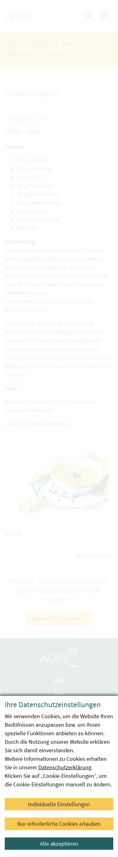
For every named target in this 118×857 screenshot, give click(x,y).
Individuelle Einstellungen (59, 804)
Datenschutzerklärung (64, 767)
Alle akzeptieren (59, 843)
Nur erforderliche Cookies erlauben (59, 823)
